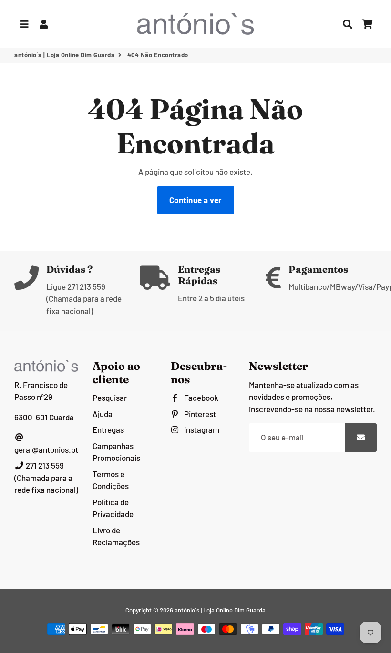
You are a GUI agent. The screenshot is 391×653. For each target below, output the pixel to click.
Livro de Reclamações (116, 536)
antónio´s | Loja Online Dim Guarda (64, 55)
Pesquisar (110, 397)
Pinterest (199, 413)
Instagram (201, 429)
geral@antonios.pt (46, 449)
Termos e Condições (111, 480)
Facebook (200, 397)
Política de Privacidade (113, 508)
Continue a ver (195, 199)
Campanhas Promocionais (116, 452)
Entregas (108, 429)
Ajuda (103, 413)
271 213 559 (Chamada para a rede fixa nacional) (46, 477)
